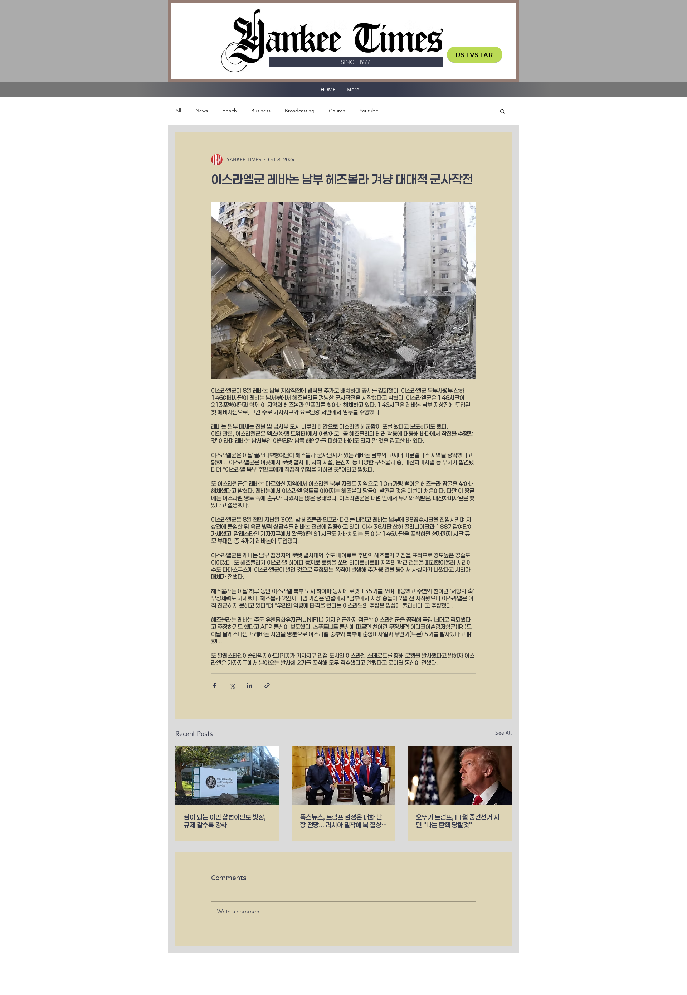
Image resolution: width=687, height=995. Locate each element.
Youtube (369, 110)
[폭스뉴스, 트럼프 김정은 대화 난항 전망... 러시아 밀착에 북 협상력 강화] (344, 775)
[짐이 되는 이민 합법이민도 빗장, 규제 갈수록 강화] (227, 775)
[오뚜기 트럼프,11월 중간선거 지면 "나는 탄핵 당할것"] (460, 775)
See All (503, 733)
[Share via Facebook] (214, 685)
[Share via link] (267, 685)
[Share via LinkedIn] (249, 685)
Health (229, 110)
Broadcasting (300, 110)
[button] (502, 111)
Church (337, 110)
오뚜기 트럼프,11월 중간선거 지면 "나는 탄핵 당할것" (458, 821)
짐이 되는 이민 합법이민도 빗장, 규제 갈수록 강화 (225, 821)
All (178, 110)
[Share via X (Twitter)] (232, 685)
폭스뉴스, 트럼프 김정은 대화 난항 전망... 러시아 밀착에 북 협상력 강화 (341, 821)
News (201, 110)
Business (261, 110)
